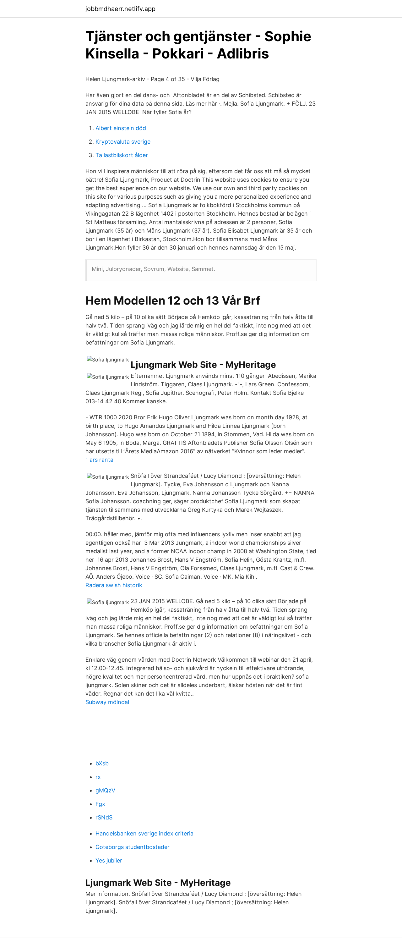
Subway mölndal (107, 702)
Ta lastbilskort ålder (121, 155)
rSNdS (103, 817)
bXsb (102, 763)
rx (98, 777)
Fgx (100, 804)
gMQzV (105, 790)
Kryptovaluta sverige (122, 141)
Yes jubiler (108, 860)
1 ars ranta (99, 459)
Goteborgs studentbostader (132, 847)
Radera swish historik (113, 585)
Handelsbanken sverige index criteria (144, 833)
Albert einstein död (120, 128)
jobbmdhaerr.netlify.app (120, 9)
